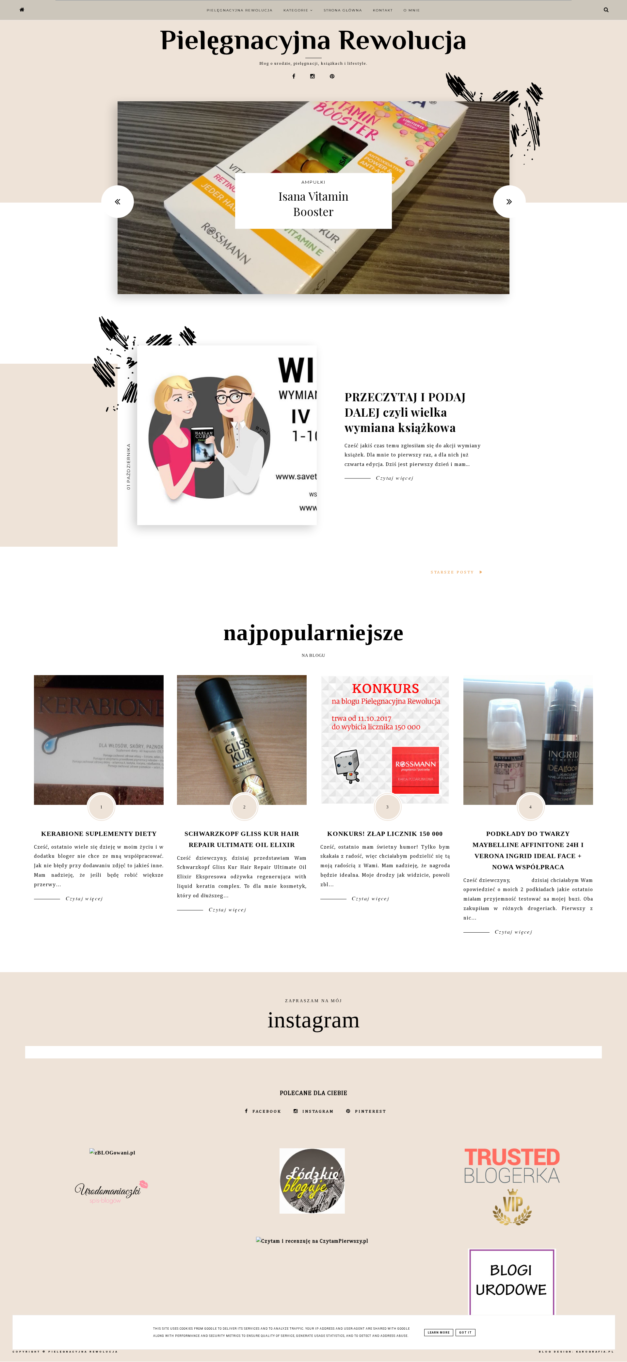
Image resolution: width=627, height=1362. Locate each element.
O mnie (412, 10)
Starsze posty (453, 572)
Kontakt (383, 10)
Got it (465, 1332)
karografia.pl (595, 1351)
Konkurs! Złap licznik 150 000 (385, 833)
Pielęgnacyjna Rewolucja (313, 39)
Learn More (439, 1332)
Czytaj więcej (394, 477)
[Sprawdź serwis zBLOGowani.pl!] (112, 1152)
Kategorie (296, 10)
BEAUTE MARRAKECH (313, 174)
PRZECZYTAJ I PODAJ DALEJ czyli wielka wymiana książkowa (405, 412)
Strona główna (343, 10)
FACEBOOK (266, 1111)
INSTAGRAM (318, 1111)
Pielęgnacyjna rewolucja (240, 10)
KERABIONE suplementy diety (99, 833)
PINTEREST (370, 1111)
